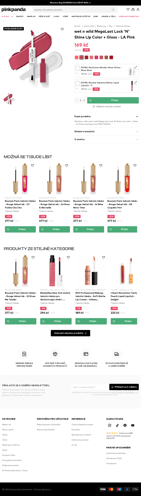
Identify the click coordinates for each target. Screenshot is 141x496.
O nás (74, 445)
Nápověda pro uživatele (48, 425)
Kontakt (76, 430)
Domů (78, 26)
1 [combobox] (76, 73)
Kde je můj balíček (46, 430)
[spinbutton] (80, 100)
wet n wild (89, 26)
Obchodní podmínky (116, 453)
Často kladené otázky (82, 425)
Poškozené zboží (10, 465)
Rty (110, 26)
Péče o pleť (7, 430)
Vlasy (4, 435)
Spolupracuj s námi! (81, 435)
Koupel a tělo (8, 455)
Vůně (4, 440)
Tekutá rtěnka (123, 26)
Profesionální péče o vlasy (15, 471)
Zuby (4, 450)
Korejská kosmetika (12, 460)
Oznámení (111, 464)
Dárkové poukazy (80, 440)
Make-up (101, 26)
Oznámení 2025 (114, 458)
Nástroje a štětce (11, 445)
